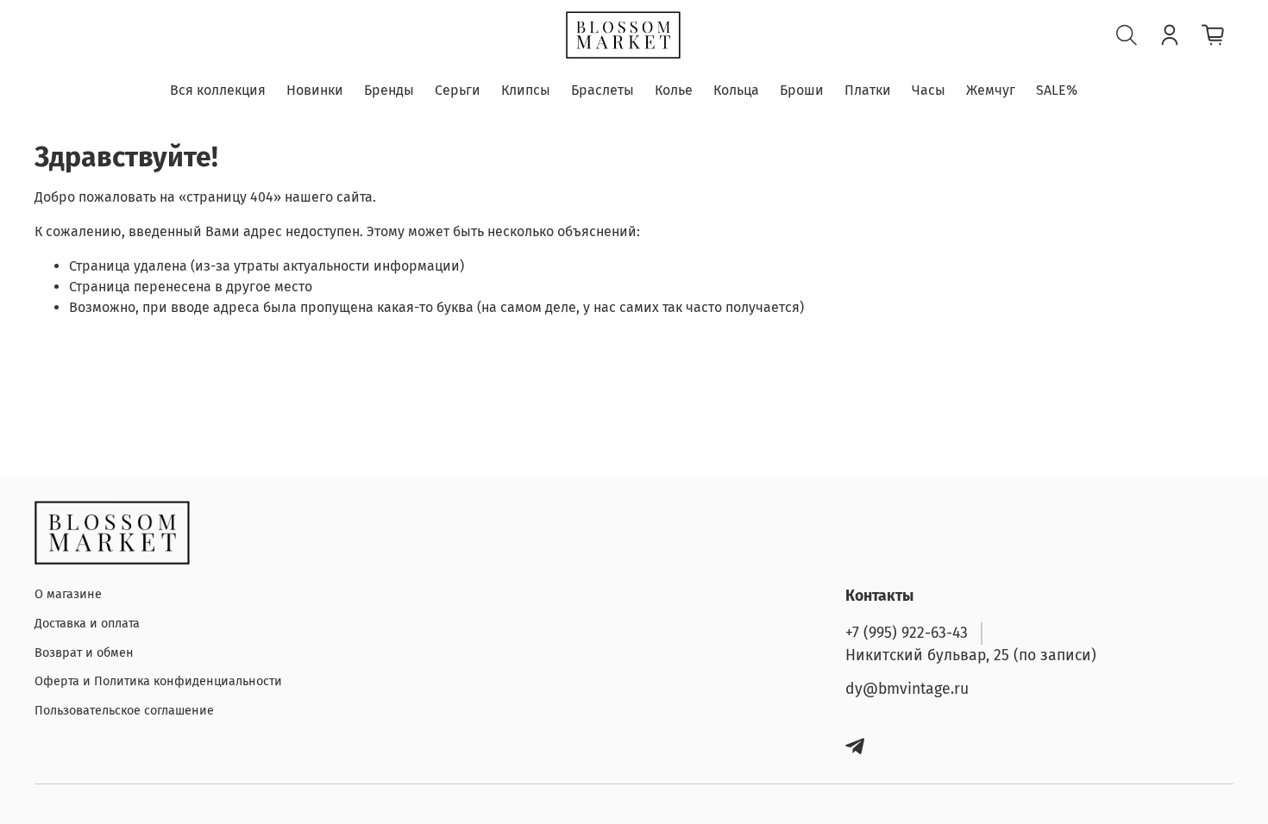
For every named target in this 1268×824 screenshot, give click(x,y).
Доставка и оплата (87, 623)
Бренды (389, 90)
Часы (928, 90)
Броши (802, 90)
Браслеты (602, 90)
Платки (867, 90)
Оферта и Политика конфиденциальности (158, 681)
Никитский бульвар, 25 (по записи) (970, 655)
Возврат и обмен (84, 653)
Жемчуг (990, 90)
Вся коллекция (218, 90)
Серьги (457, 90)
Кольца (736, 90)
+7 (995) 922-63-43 (906, 633)
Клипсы (525, 90)
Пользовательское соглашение (124, 710)
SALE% (1056, 90)
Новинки (314, 90)
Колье (674, 90)
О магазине (68, 594)
